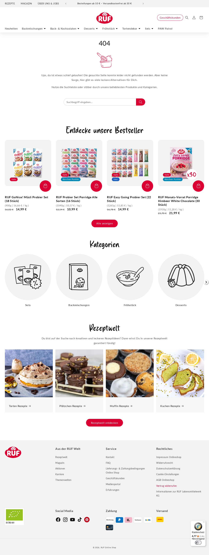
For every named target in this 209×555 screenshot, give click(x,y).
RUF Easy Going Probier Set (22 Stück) (129, 199)
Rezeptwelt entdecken (104, 422)
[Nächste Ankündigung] (143, 3)
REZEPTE (10, 3)
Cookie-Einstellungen (167, 474)
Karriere (59, 474)
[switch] (198, 543)
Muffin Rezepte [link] (119, 405)
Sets (147, 28)
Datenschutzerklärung (168, 468)
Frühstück (108, 28)
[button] (186, 17)
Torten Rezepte (18, 405)
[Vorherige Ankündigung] (65, 3)
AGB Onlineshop (165, 480)
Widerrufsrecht (164, 462)
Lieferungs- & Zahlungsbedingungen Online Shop (125, 470)
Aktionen (60, 468)
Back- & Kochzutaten (63, 28)
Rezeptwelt (61, 457)
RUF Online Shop (108, 547)
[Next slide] (206, 282)
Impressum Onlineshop (168, 457)
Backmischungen (32, 28)
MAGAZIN (26, 3)
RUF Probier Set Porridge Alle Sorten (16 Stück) (77, 199)
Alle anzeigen (104, 223)
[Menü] (204, 523)
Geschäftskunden (170, 17)
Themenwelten (63, 480)
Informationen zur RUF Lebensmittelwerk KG (178, 493)
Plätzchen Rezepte (70, 405)
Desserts (89, 28)
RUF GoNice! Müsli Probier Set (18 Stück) (26, 199)
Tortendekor (129, 28)
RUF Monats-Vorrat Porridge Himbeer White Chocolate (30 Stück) (179, 201)
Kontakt (110, 457)
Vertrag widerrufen (166, 485)
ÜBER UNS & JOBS (48, 3)
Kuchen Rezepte (170, 405)
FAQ (108, 462)
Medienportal (113, 484)
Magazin (59, 462)
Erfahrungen (112, 489)
